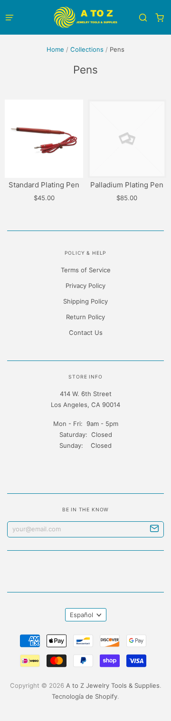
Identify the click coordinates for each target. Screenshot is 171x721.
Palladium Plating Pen (126, 184)
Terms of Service (86, 270)
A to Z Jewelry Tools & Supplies (113, 685)
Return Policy (85, 317)
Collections (87, 49)
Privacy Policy (85, 285)
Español (81, 615)
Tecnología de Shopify (84, 696)
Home (55, 49)
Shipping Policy (85, 301)
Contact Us (86, 332)
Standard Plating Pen (44, 184)
